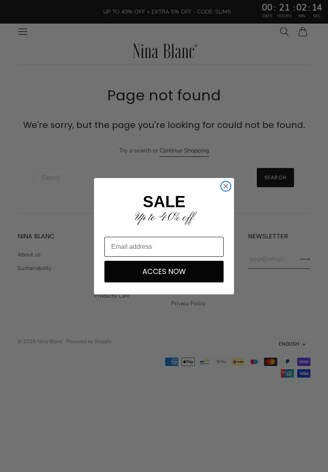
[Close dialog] (226, 186)
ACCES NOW (164, 271)
